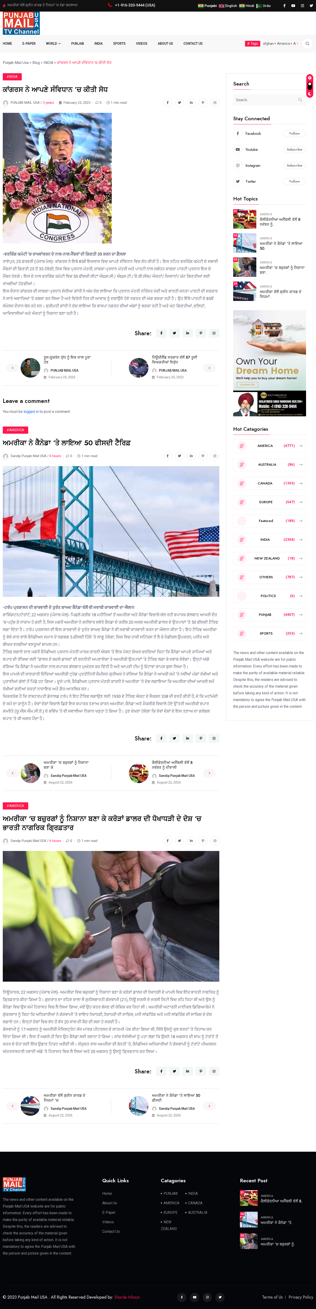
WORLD (51, 43)
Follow (294, 133)
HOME (7, 43)
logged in (31, 411)
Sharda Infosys (127, 1297)
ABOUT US (165, 43)
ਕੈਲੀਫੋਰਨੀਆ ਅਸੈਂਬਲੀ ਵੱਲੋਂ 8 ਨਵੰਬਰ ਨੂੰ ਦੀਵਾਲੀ (172, 765)
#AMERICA (15, 430)
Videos (108, 1222)
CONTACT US (193, 43)
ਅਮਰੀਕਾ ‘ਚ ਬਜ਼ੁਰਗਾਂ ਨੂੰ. (278, 1244)
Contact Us (111, 1231)
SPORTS (119, 43)
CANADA (195, 1203)
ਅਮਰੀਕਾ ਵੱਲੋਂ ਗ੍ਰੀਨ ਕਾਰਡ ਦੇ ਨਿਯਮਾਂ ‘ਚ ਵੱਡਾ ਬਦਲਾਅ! (42, 5)
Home (107, 1193)
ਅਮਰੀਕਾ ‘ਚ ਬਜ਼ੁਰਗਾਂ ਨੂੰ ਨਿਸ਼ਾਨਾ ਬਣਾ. (282, 270)
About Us (109, 1203)
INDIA (98, 43)
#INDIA (12, 77)
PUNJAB (77, 43)
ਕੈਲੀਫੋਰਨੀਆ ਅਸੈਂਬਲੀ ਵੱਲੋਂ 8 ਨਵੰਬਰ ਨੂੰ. (280, 222)
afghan (268, 43)
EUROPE (170, 1212)
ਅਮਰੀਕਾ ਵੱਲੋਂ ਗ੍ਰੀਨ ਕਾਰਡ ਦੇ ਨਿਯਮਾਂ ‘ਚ (64, 1098)
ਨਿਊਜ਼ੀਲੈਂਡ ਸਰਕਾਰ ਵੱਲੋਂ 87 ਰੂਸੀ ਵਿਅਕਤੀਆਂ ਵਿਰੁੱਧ (174, 360)
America (283, 43)
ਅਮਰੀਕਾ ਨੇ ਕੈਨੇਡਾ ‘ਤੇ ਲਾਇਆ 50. (281, 246)
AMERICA (266, 214)
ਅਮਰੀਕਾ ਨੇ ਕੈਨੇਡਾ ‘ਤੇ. (276, 1222)
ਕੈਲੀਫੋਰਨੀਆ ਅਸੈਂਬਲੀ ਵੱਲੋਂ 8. (281, 1201)
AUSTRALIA (197, 1212)
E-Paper (108, 1212)
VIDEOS (141, 43)
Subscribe (294, 149)
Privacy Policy (301, 1297)
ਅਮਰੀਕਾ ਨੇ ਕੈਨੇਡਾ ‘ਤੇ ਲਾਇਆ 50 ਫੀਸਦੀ (176, 1098)
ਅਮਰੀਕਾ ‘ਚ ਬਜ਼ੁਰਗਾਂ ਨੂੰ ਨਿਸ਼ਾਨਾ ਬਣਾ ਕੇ (66, 765)
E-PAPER (29, 43)
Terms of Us (272, 1297)
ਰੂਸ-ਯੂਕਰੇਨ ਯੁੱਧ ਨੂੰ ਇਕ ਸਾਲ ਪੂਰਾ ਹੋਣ (67, 360)
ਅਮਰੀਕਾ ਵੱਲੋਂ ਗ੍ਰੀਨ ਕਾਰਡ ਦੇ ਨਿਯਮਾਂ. (280, 294)
